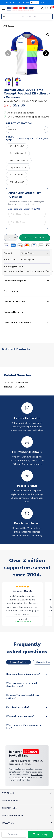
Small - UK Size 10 (18, 153)
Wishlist (15, 834)
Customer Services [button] (12, 815)
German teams (10, 382)
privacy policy (36, 774)
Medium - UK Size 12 (19, 160)
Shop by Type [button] (9, 808)
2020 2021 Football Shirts (14, 387)
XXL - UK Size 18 (17, 182)
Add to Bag (41, 834)
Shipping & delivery (18, 662)
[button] (25, 73)
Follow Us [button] (8, 823)
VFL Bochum (9, 26)
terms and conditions (21, 777)
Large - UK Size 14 (18, 167)
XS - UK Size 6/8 (17, 146)
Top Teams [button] (8, 793)
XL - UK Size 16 (16, 175)
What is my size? (26, 138)
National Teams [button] (11, 800)
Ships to (8, 253)
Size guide (43, 138)
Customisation (43, 662)
